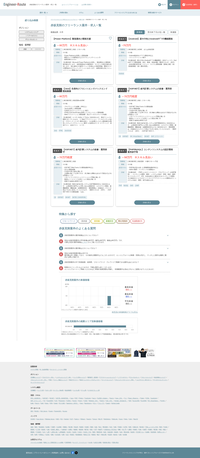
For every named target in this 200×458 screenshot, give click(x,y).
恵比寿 (76, 427)
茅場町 (150, 429)
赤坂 (25, 49)
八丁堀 (38, 429)
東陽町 (32, 432)
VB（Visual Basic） (136, 136)
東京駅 (156, 429)
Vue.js (94, 398)
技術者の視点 (107, 442)
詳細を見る (82, 81)
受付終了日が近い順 (156, 32)
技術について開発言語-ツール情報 (53, 442)
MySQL (126, 185)
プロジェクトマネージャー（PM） (124, 380)
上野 (48, 432)
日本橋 (47, 427)
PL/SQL (163, 400)
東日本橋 (126, 432)
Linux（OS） (119, 398)
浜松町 (43, 429)
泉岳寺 (132, 432)
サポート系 (48, 390)
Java (55, 130)
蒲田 (36, 427)
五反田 (74, 432)
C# (120, 136)
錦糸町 (116, 432)
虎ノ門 (124, 429)
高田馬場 (153, 432)
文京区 (47, 434)
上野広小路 (54, 432)
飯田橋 (81, 429)
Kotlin (32, 403)
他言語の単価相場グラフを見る (125, 312)
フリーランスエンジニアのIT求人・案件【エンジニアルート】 (141, 452)
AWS (131, 185)
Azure (121, 419)
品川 (67, 434)
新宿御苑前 (79, 434)
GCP (71, 419)
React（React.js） (133, 398)
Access (65, 411)
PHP (120, 185)
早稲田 (120, 427)
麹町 (119, 429)
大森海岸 (64, 429)
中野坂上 (41, 434)
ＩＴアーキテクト (31, 36)
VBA (130, 400)
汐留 (115, 427)
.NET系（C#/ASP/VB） (79, 197)
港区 (91, 429)
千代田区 (38, 432)
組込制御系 (68, 390)
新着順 (139, 32)
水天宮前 (57, 434)
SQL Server (44, 411)
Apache (89, 419)
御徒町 (76, 429)
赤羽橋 (125, 434)
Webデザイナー (73, 380)
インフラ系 (40, 390)
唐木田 (115, 434)
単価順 (173, 32)
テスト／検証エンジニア (60, 380)
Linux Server (40, 419)
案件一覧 (43, 12)
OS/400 (33, 419)
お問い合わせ (65, 453)
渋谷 (111, 427)
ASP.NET (125, 136)
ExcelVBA (143, 400)
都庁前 (86, 429)
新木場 (142, 427)
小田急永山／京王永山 (110, 429)
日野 (63, 434)
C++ (125, 398)
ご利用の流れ (63, 12)
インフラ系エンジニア (79, 377)
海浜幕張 (41, 427)
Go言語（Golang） (102, 398)
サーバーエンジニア (107, 380)
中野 (32, 434)
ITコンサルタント (31, 39)
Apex (81, 403)
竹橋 (140, 429)
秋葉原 (81, 427)
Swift (42, 403)
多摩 (36, 434)
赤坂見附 (38, 49)
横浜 (164, 429)
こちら (84, 242)
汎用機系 (33, 390)
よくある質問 (98, 12)
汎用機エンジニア (36, 377)
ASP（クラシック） (157, 136)
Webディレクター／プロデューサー (90, 380)
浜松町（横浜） (55, 429)
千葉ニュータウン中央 (151, 427)
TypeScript (88, 398)
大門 (95, 429)
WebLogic (115, 419)
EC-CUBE (62, 403)
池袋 (32, 427)
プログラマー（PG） (48, 377)
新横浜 (65, 427)
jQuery (80, 400)
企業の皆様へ (87, 4)
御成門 (100, 429)
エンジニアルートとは (70, 4)
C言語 (85, 400)
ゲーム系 (83, 390)
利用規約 (55, 453)
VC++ (94, 403)
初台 (100, 427)
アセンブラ (101, 403)
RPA (51, 403)
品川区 (69, 432)
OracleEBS (50, 400)
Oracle (51, 411)
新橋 (91, 427)
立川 (44, 432)
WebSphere (107, 419)
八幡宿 (130, 429)
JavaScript (68, 130)
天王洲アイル (140, 432)
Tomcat (95, 419)
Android (121, 73)
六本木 (80, 432)
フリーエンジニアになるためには (125, 12)
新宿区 (72, 434)
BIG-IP (100, 419)
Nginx (125, 419)
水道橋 (147, 432)
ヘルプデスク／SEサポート (144, 380)
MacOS (136, 419)
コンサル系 (76, 390)
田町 (130, 427)
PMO (50, 380)
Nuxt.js (112, 398)
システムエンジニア (31, 32)
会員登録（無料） (192, 4)
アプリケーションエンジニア (107, 377)
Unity (130, 419)
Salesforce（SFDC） (72, 403)
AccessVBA (136, 400)
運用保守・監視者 (93, 377)
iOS (62, 419)
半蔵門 (145, 429)
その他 (90, 442)
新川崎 (70, 427)
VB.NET (146, 136)
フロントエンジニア (147, 377)
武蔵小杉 (135, 427)
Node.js (102, 400)
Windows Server (50, 419)
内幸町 (87, 427)
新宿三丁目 (87, 434)
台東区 (70, 429)
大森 (48, 429)
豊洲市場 (99, 432)
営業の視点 (115, 442)
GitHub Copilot (115, 403)
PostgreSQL (57, 411)
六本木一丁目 (87, 432)
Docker (75, 400)
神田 (160, 429)
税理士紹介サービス (155, 12)
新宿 (160, 427)
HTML (61, 130)
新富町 (32, 429)
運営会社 (29, 453)
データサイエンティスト (160, 380)
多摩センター (161, 432)
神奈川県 (103, 434)
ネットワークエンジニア (38, 382)
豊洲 (94, 432)
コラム (81, 12)
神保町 (135, 429)
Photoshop (62, 400)
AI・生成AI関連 (44, 369)
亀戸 (98, 434)
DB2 (32, 411)
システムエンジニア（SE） (64, 377)
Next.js (37, 403)
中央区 (165, 427)
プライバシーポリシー (42, 453)
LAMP (137, 185)
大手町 (125, 427)
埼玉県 (110, 434)
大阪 (96, 427)
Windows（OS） (93, 400)
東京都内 (105, 427)
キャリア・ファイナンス (80, 442)
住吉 (121, 432)
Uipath (56, 403)
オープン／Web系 (58, 390)
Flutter (142, 398)
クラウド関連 (34, 369)
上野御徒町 (62, 432)
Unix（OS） (109, 400)
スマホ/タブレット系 (94, 390)
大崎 (120, 434)
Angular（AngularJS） (120, 400)
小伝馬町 (59, 427)
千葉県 (53, 427)
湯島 (52, 434)
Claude (108, 403)
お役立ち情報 (97, 442)
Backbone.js (88, 403)
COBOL (68, 400)
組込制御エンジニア (160, 377)
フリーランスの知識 (36, 442)
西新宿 (93, 434)
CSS (56, 400)
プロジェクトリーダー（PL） (39, 380)
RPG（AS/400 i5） (36, 398)
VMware (82, 419)
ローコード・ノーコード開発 (58, 369)
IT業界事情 (68, 442)
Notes (46, 403)
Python (81, 398)
